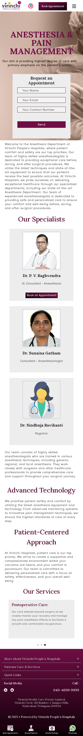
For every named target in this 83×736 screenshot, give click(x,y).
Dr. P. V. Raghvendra (42, 275)
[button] (75, 6)
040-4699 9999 (66, 690)
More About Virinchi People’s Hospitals (32, 659)
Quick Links (12, 675)
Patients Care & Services (22, 667)
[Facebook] (5, 690)
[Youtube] (12, 690)
